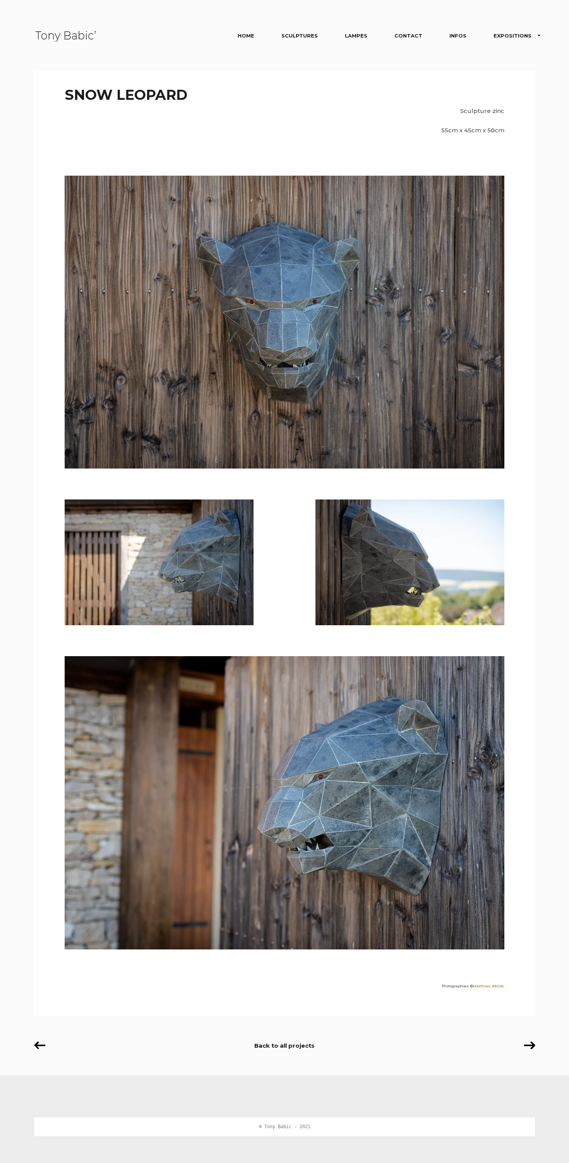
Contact (408, 35)
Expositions (512, 35)
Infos (457, 35)
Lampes (356, 35)
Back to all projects (284, 1045)
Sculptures (299, 35)
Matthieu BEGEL (488, 986)
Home (246, 35)
